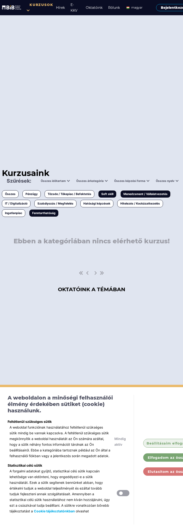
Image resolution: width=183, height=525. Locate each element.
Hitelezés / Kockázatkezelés (140, 203)
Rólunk (114, 7)
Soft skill (107, 194)
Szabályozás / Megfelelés (55, 203)
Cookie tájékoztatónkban (54, 511)
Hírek (60, 7)
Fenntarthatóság (44, 213)
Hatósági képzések (96, 203)
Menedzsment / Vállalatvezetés (145, 194)
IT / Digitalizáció (16, 203)
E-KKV (74, 8)
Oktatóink (94, 7)
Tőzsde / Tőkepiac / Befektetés (69, 194)
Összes (10, 194)
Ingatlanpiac (13, 213)
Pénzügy (31, 194)
